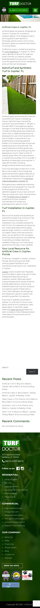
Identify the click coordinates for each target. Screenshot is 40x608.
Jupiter (5, 272)
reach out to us (16, 310)
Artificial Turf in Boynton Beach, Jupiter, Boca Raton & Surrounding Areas (18, 386)
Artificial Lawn (11, 480)
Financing (9, 544)
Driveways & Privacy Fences (16, 490)
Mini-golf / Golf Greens (14, 519)
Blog (7, 551)
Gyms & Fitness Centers (15, 522)
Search (5, 367)
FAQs (7, 541)
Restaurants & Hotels (13, 515)
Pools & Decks (11, 493)
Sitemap (8, 558)
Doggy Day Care (12, 512)
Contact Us (9, 554)
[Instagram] (22, 469)
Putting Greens (11, 486)
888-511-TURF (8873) (19, 10)
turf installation (11, 52)
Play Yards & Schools (13, 508)
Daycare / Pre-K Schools (15, 526)
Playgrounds (10, 497)
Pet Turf (8, 483)
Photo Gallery (10, 548)
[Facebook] (18, 469)
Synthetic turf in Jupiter (17, 197)
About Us (9, 537)
